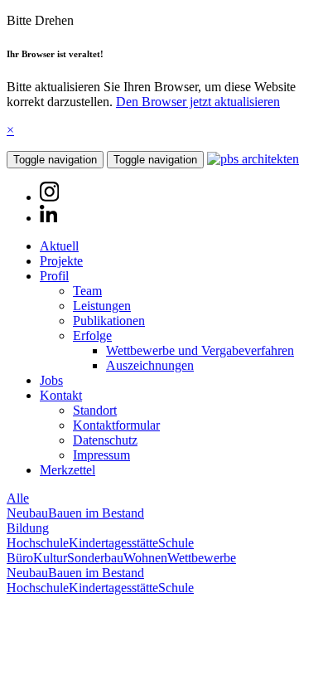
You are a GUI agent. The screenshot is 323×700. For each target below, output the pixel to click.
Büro (20, 558)
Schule (176, 543)
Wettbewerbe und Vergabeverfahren (200, 350)
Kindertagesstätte (113, 543)
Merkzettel (67, 470)
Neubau (27, 513)
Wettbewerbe (201, 558)
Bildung (28, 528)
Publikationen (109, 321)
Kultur (50, 558)
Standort (95, 410)
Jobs (51, 380)
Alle (18, 498)
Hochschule (38, 543)
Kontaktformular (116, 425)
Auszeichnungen (150, 365)
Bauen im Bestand (96, 513)
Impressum (101, 455)
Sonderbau (95, 558)
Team (87, 291)
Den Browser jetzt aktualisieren (198, 102)
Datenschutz (105, 440)
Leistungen (102, 306)
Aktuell (59, 246)
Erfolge (92, 335)
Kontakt (61, 395)
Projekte (61, 261)
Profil (54, 276)
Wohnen (145, 558)
